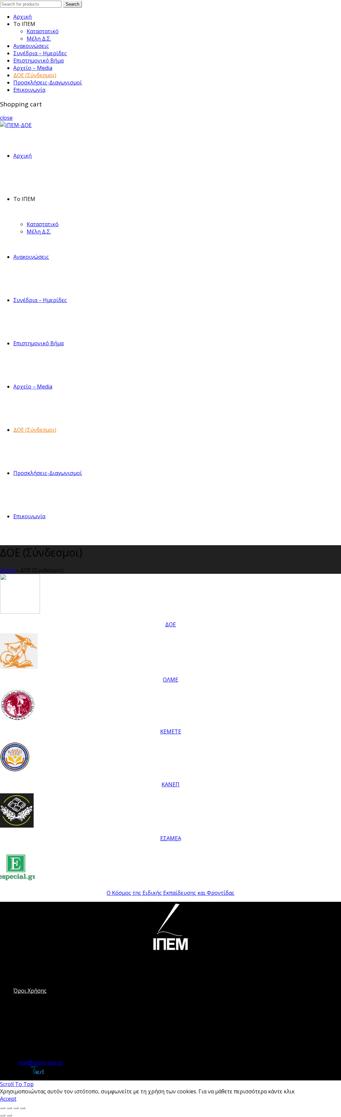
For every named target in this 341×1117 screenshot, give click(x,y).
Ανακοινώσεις (31, 46)
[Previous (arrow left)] (2, 1115)
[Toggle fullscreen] (16, 1108)
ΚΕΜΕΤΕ (170, 731)
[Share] (9, 1108)
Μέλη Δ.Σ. (39, 38)
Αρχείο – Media (32, 68)
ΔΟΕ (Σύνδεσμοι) (34, 75)
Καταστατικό (43, 31)
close (6, 117)
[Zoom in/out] (22, 1108)
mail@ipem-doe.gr (40, 1062)
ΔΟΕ (170, 624)
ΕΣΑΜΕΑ (170, 838)
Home (7, 570)
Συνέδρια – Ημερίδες (40, 53)
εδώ (301, 1091)
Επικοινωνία (29, 89)
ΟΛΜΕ (170, 679)
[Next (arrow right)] (9, 1115)
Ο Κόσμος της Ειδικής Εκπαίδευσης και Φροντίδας (170, 892)
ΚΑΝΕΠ (170, 784)
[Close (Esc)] (2, 1108)
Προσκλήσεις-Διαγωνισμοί (47, 82)
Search (72, 4)
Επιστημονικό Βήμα (38, 60)
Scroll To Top (17, 1084)
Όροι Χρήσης (30, 990)
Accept (8, 1098)
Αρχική (22, 16)
